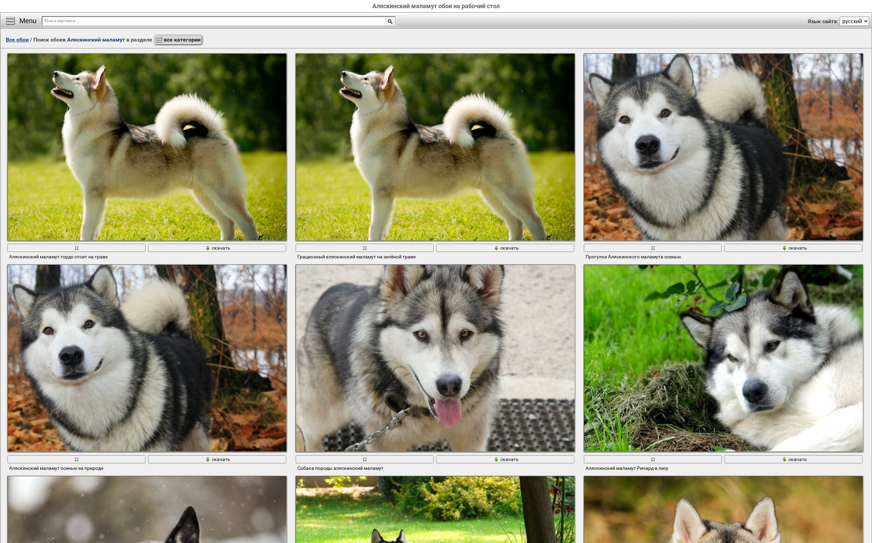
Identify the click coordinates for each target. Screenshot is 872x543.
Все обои (17, 39)
